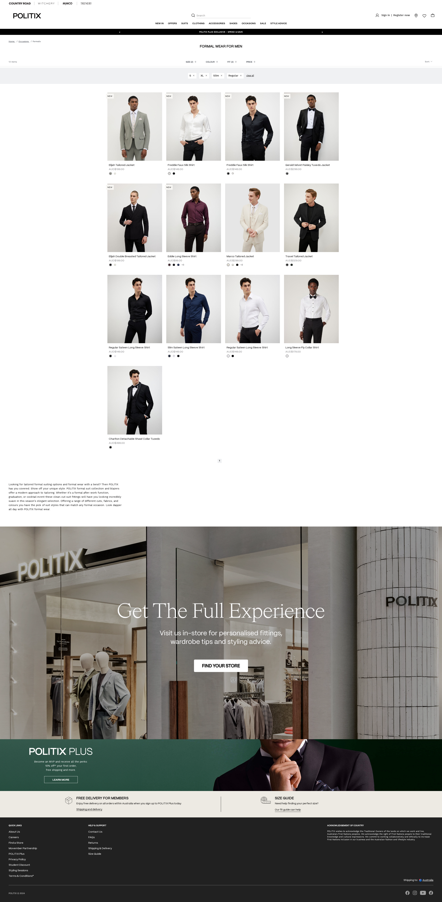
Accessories (217, 23)
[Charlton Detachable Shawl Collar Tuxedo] (134, 400)
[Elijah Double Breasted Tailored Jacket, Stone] (115, 265)
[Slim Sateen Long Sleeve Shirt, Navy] (169, 356)
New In (159, 23)
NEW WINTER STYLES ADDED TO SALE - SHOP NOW (221, 32)
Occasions (249, 23)
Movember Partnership (23, 848)
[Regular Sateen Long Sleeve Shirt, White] (115, 356)
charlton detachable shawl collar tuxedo (134, 439)
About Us (14, 832)
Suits (184, 23)
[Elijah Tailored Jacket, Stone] (115, 174)
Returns (93, 843)
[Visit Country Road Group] (20, 3)
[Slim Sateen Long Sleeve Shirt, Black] (178, 356)
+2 (242, 265)
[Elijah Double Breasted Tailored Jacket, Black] (110, 265)
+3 (183, 265)
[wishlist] (422, 16)
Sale (263, 23)
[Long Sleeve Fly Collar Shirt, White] (287, 356)
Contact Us (95, 832)
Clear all (250, 76)
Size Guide (94, 854)
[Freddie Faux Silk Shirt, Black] (174, 174)
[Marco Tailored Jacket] (252, 218)
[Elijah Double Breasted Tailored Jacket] (134, 218)
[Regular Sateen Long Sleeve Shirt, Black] (110, 356)
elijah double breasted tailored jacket (132, 256)
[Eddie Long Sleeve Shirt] (193, 218)
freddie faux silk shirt (181, 165)
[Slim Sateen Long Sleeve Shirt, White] (174, 356)
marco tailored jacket (240, 256)
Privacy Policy (17, 859)
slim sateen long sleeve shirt (186, 347)
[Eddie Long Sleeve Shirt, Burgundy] (169, 265)
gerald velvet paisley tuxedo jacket (307, 165)
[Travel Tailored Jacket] (311, 218)
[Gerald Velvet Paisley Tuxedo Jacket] (311, 126)
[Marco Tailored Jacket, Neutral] (228, 265)
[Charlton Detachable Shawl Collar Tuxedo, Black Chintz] (110, 448)
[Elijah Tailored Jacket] (134, 126)
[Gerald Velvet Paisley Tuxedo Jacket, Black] (287, 174)
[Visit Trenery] (86, 3)
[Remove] (193, 76)
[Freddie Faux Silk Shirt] (193, 126)
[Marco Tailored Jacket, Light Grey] (232, 265)
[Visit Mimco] (67, 3)
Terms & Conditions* (21, 876)
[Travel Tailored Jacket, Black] (287, 265)
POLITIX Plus (16, 854)
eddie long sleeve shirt (182, 256)
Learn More (60, 780)
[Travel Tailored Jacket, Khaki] (291, 265)
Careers (14, 837)
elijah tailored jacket (121, 165)
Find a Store (16, 843)
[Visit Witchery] (46, 3)
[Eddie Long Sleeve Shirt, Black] (174, 265)
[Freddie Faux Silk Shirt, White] (169, 174)
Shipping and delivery (89, 809)
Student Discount (19, 865)
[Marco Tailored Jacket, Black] (237, 265)
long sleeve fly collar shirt (302, 347)
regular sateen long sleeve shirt (129, 347)
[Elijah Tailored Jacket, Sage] (110, 174)
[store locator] (414, 15)
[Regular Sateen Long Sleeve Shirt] (134, 309)
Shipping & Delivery (100, 848)
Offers (172, 23)
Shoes (233, 23)
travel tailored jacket (299, 256)
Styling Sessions (18, 870)
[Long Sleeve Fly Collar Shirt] (311, 309)
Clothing (198, 23)
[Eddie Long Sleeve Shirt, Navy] (178, 265)
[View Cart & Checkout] (433, 16)
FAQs (91, 837)
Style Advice (278, 23)
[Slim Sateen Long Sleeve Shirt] (193, 309)
